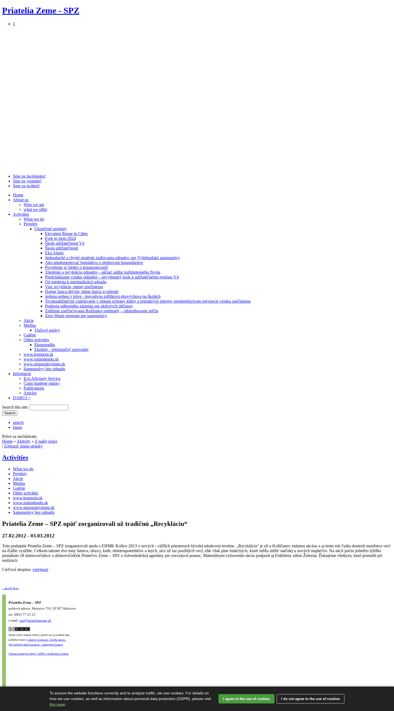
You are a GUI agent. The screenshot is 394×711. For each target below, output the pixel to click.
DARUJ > (22, 397)
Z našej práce (46, 441)
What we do (34, 219)
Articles (30, 393)
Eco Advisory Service (42, 378)
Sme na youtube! (27, 181)
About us (20, 199)
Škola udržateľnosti (61, 248)
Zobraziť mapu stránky (23, 446)
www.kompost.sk (38, 354)
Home (18, 195)
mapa (17, 427)
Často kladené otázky (42, 383)
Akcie (29, 320)
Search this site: (15, 407)
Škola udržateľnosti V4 (64, 243)
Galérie (30, 335)
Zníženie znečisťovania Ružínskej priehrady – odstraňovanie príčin (101, 311)
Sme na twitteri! (26, 186)
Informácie (22, 373)
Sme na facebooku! (29, 176)
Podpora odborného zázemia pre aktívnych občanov (89, 306)
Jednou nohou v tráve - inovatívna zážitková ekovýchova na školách (103, 296)
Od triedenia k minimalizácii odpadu (75, 282)
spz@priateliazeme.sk (35, 620)
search (18, 422)
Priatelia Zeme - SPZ (40, 10)
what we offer (35, 209)
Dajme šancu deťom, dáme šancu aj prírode (81, 291)
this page (57, 704)
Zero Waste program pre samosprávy (76, 315)
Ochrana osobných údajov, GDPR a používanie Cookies (39, 653)
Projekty (31, 224)
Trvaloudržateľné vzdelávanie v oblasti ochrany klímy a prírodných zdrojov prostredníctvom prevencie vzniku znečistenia (148, 301)
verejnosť (40, 569)
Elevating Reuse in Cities (66, 233)
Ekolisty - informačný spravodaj (61, 349)
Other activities (36, 340)
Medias (30, 325)
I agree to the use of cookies (246, 699)
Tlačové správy (47, 330)
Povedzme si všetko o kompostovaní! (76, 267)
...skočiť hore (10, 588)
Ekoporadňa (44, 344)
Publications (34, 388)
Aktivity (24, 441)
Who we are (34, 204)
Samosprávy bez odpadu (44, 369)
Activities (21, 214)
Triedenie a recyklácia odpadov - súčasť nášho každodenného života (102, 272)
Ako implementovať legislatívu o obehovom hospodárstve (94, 262)
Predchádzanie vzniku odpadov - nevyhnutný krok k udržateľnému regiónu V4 (112, 277)
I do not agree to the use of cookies (310, 699)
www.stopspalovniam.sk (44, 364)
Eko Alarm (54, 253)
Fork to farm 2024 (60, 238)
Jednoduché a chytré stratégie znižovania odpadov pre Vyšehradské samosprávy (112, 257)
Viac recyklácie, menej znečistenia (74, 286)
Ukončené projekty (50, 228)
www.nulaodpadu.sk (41, 359)
